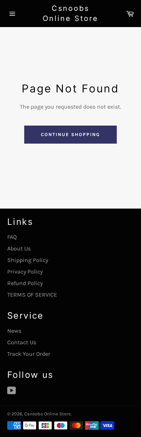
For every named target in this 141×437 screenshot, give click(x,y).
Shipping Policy (27, 260)
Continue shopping (70, 134)
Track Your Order (28, 353)
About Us (19, 248)
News (14, 330)
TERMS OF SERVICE (32, 294)
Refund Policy (25, 283)
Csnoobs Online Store (70, 13)
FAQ (12, 236)
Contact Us (21, 342)
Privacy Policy (25, 271)
